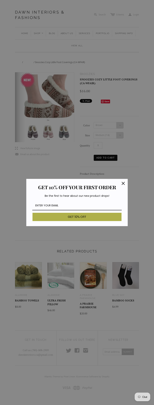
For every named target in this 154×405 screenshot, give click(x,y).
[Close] (123, 183)
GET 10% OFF (77, 217)
